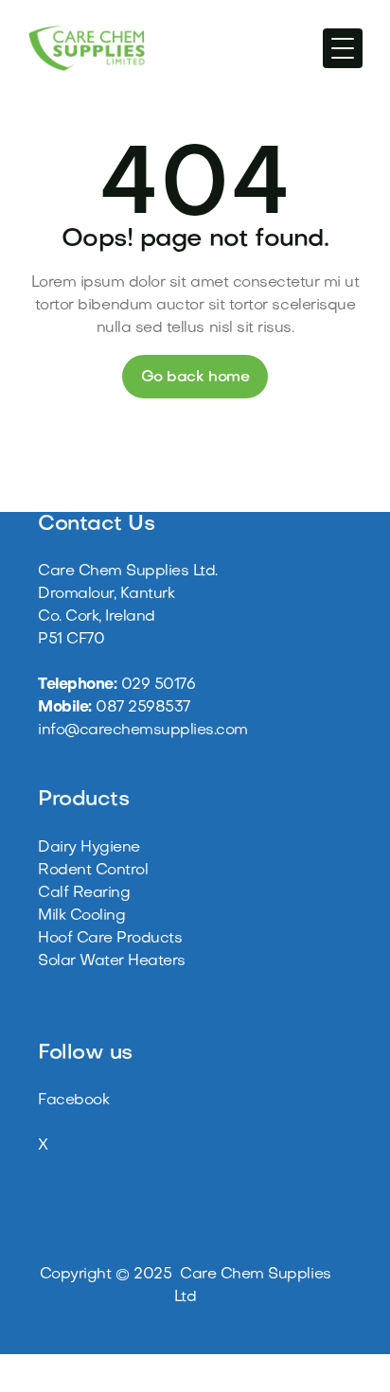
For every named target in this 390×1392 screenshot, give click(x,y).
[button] (343, 48)
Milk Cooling (81, 916)
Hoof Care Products (110, 938)
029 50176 (158, 685)
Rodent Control (93, 870)
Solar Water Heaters (112, 961)
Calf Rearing (84, 893)
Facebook (73, 1100)
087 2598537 (143, 707)
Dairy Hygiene (89, 847)
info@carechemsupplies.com (143, 730)
